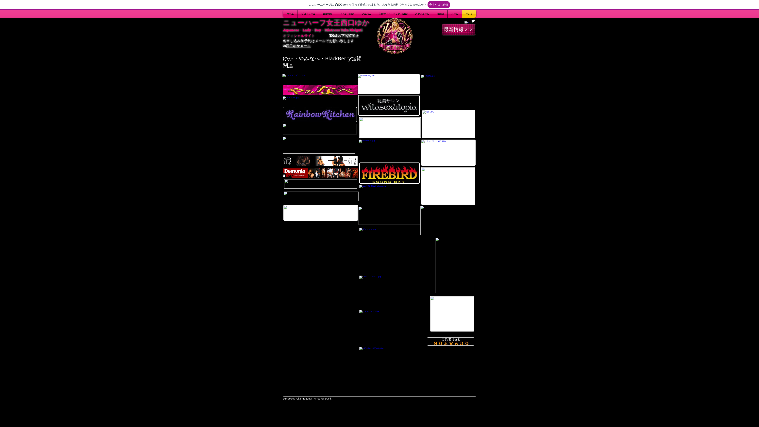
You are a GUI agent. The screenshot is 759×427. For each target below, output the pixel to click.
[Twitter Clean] (473, 21)
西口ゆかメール (298, 45)
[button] (393, 14)
